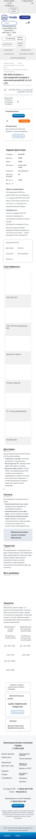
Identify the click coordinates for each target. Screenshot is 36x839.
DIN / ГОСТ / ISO (8, 766)
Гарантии (9, 253)
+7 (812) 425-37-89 (25, 789)
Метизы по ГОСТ (25, 768)
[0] (27, 22)
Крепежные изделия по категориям (14, 65)
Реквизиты (23, 778)
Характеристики (12, 242)
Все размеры (23, 253)
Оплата (21, 248)
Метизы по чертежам (23, 764)
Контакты (22, 781)
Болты (5, 67)
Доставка (9, 248)
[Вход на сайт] (5, 11)
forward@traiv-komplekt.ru (13, 509)
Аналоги (9, 259)
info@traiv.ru (21, 792)
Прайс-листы (6, 757)
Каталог (20, 63)
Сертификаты (7, 778)
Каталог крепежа (8, 754)
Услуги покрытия (25, 758)
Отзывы (5, 774)
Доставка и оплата (23, 774)
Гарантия (5, 771)
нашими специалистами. (12, 622)
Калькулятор (6, 762)
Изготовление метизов (24, 754)
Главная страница (9, 63)
